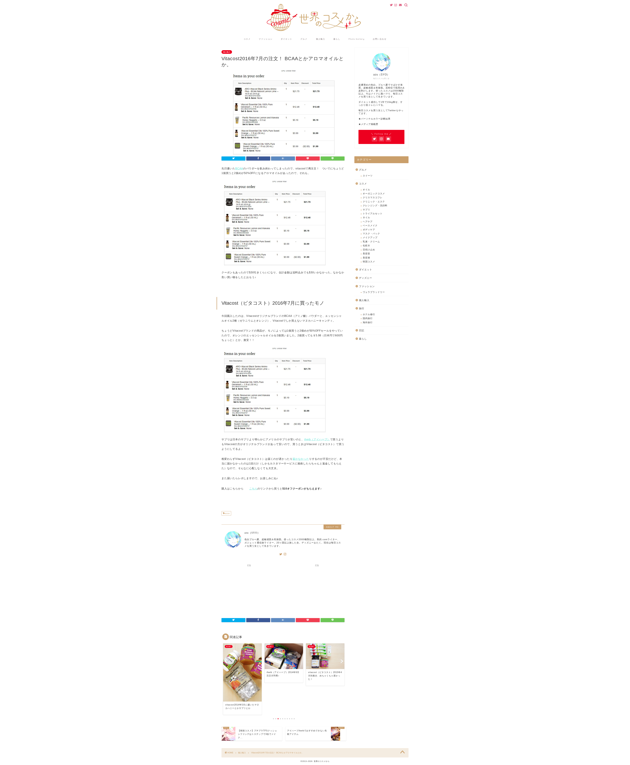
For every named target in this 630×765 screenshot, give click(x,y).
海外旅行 (368, 322)
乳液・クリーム (371, 241)
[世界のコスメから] (315, 32)
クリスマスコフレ (372, 197)
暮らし (336, 39)
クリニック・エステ (374, 201)
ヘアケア (368, 221)
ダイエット (286, 39)
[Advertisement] (249, 588)
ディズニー (365, 277)
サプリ (366, 209)
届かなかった (301, 459)
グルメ (303, 39)
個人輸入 (320, 39)
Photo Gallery (356, 39)
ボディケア (369, 229)
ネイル (366, 217)
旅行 (361, 308)
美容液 (366, 257)
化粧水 (366, 245)
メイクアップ (370, 237)
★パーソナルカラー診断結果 (374, 119)
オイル (366, 189)
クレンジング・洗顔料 (375, 205)
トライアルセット (372, 213)
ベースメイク (370, 225)
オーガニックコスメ (374, 193)
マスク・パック (371, 233)
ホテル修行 (369, 314)
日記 (361, 330)
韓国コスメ (369, 261)
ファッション (266, 39)
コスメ (247, 39)
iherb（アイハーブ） (317, 439)
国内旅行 (368, 318)
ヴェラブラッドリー (374, 292)
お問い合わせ (380, 39)
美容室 (366, 253)
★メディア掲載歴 (368, 124)
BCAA (239, 168)
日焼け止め (369, 249)
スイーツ (368, 175)
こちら (253, 488)
